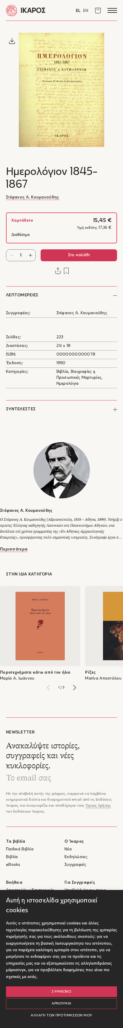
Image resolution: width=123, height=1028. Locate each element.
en (85, 11)
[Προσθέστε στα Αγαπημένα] (66, 271)
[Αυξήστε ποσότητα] (30, 255)
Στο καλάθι (79, 255)
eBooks (13, 865)
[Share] (57, 270)
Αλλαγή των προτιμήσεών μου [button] (61, 1015)
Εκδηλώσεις (75, 857)
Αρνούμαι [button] (61, 1003)
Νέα (68, 849)
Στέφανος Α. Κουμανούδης (32, 197)
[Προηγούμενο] (48, 688)
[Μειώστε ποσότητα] (11, 255)
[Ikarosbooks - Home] (33, 10)
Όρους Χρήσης (98, 806)
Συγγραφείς (75, 865)
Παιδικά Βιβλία (19, 849)
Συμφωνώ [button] (61, 991)
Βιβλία (12, 857)
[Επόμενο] (75, 688)
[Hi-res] (12, 41)
